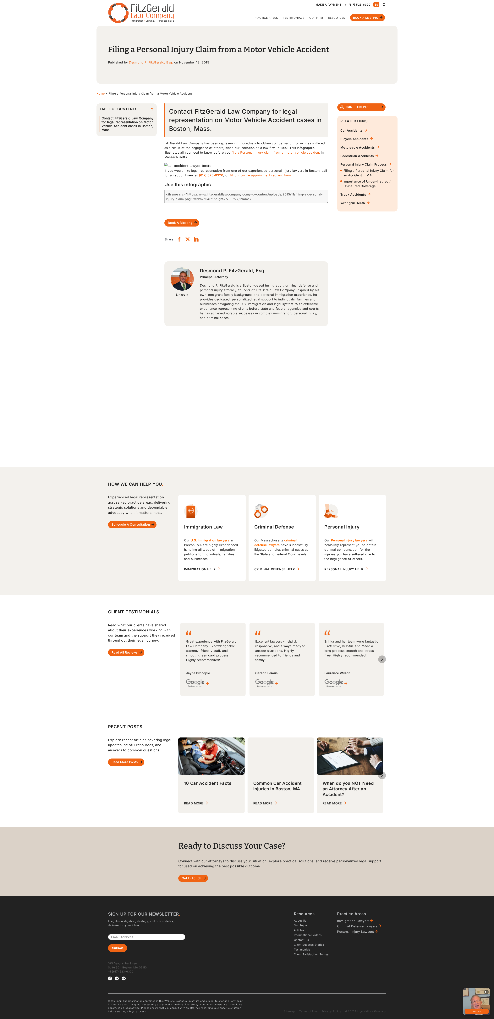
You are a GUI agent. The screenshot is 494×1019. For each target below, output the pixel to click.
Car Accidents (351, 130)
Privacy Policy (331, 1011)
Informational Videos (308, 935)
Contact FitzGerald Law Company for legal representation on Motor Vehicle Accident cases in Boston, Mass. (127, 124)
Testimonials (293, 17)
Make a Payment (328, 4)
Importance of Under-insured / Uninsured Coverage (367, 183)
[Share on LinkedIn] (196, 239)
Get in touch (191, 878)
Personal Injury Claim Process (363, 164)
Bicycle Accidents (354, 139)
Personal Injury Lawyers (355, 932)
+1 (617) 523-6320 (357, 4)
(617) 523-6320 (211, 175)
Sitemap (289, 1011)
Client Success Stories (309, 944)
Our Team (300, 925)
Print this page (357, 107)
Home (100, 93)
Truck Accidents (353, 194)
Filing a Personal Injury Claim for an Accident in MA (368, 173)
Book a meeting (180, 223)
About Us (300, 920)
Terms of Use (308, 1011)
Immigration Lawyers (353, 921)
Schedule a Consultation (131, 524)
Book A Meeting (365, 17)
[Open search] (384, 4)
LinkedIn (182, 294)
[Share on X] (187, 239)
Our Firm (316, 17)
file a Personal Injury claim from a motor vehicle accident (276, 152)
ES (376, 4)
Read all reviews (125, 652)
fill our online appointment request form (260, 175)
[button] (382, 659)
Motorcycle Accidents (357, 147)
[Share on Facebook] (179, 239)
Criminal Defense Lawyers (357, 926)
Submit (117, 948)
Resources (336, 17)
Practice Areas (266, 17)
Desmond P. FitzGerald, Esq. (151, 62)
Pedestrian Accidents (357, 156)
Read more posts (125, 762)
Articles (299, 930)
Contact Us (301, 939)
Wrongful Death (352, 203)
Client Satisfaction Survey (311, 954)
